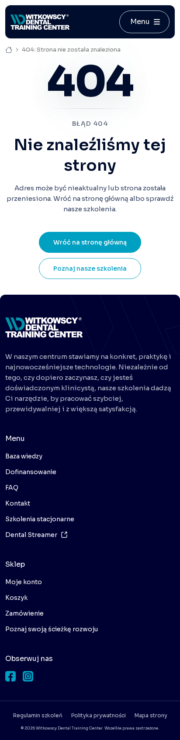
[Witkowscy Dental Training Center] (44, 327)
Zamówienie (24, 613)
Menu (140, 21)
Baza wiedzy (23, 456)
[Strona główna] (39, 22)
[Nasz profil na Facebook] (10, 676)
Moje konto (23, 582)
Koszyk (16, 598)
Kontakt (17, 503)
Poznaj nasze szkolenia (90, 268)
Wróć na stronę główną (90, 242)
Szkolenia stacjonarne (39, 519)
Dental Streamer (31, 535)
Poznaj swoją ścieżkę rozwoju (51, 629)
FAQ (11, 488)
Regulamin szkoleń (37, 715)
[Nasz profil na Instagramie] (28, 676)
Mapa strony (151, 715)
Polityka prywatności (98, 715)
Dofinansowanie (30, 472)
